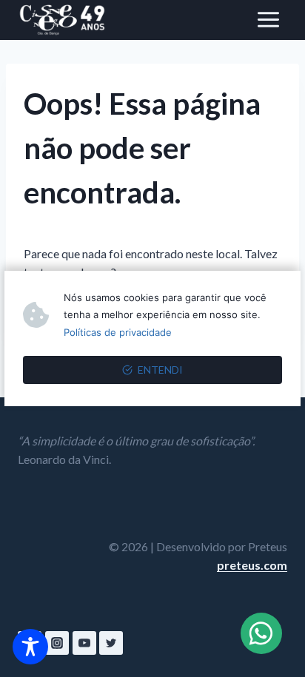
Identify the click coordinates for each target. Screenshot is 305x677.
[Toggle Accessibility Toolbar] (30, 646)
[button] (261, 633)
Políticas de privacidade (118, 332)
